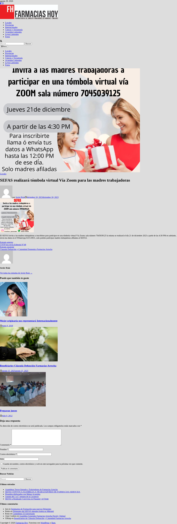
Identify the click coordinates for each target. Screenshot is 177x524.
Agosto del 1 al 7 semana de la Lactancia (22, 496)
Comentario (5, 445)
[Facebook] (1, 3)
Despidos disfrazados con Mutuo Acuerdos (22, 494)
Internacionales (11, 27)
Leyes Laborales (12, 34)
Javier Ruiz (20, 197)
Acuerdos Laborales (13, 32)
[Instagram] (3, 3)
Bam (53, 523)
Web (2, 459)
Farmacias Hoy (22, 523)
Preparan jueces (8, 410)
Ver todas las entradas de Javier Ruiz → (16, 273)
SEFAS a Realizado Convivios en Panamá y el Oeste (27, 499)
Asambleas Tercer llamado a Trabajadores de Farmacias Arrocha (31, 489)
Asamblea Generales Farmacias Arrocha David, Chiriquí (42, 516)
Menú (5, 46)
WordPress (45, 523)
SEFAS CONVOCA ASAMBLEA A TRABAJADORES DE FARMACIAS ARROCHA (42, 492)
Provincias (9, 25)
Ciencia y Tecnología (14, 30)
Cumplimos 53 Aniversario (24, 514)
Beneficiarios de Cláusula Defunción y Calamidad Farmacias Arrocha (42, 518)
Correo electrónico (8, 454)
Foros (7, 37)
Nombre (4, 449)
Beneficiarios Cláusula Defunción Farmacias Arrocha (28, 365)
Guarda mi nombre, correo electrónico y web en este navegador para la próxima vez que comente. (43, 464)
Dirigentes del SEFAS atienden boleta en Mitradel (33, 511)
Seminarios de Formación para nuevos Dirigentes (31, 509)
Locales (8, 23)
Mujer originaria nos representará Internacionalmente (28, 320)
